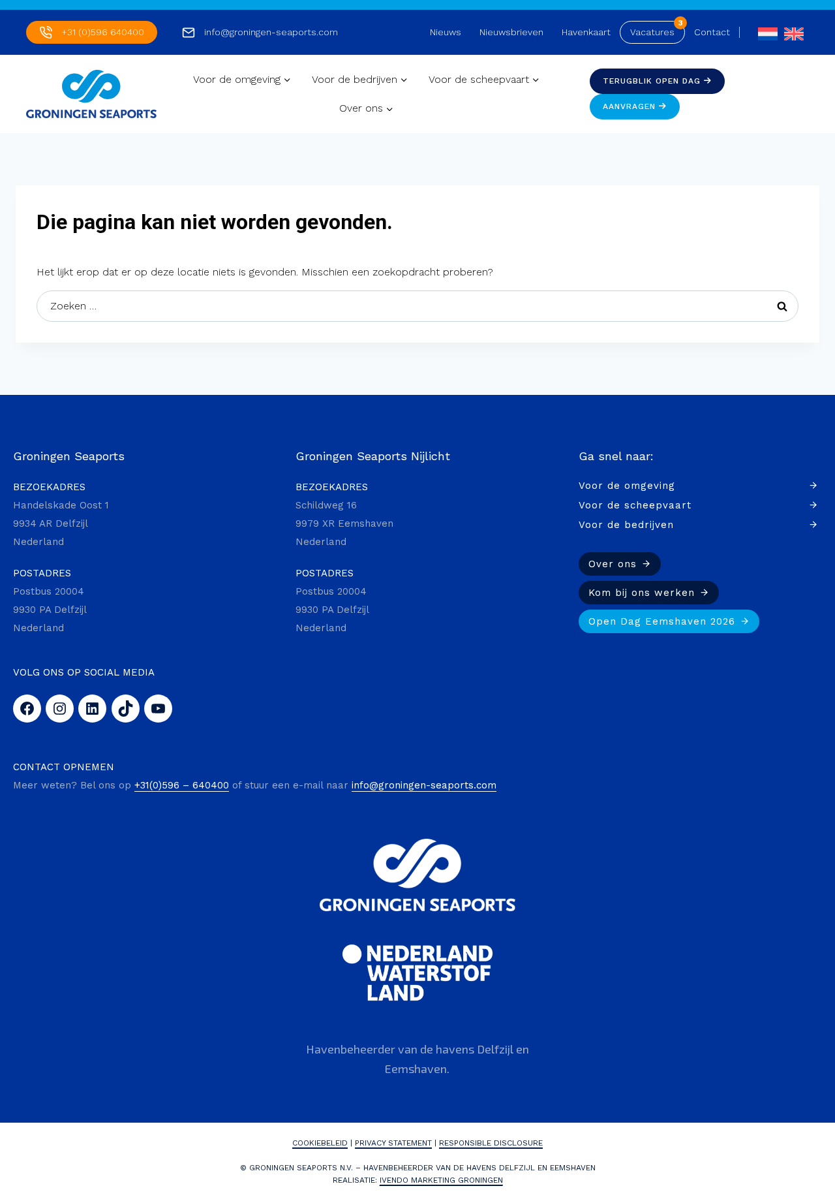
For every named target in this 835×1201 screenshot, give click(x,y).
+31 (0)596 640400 (102, 32)
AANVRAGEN (631, 106)
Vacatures (652, 32)
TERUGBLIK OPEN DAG (653, 81)
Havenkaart (586, 32)
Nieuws (445, 32)
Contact (712, 32)
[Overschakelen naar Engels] (791, 32)
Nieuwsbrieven (511, 32)
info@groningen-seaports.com (271, 32)
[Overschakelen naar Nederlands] (765, 32)
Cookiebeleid (320, 1142)
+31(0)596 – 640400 (181, 785)
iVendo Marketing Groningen (441, 1180)
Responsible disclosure (491, 1142)
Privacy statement (393, 1142)
